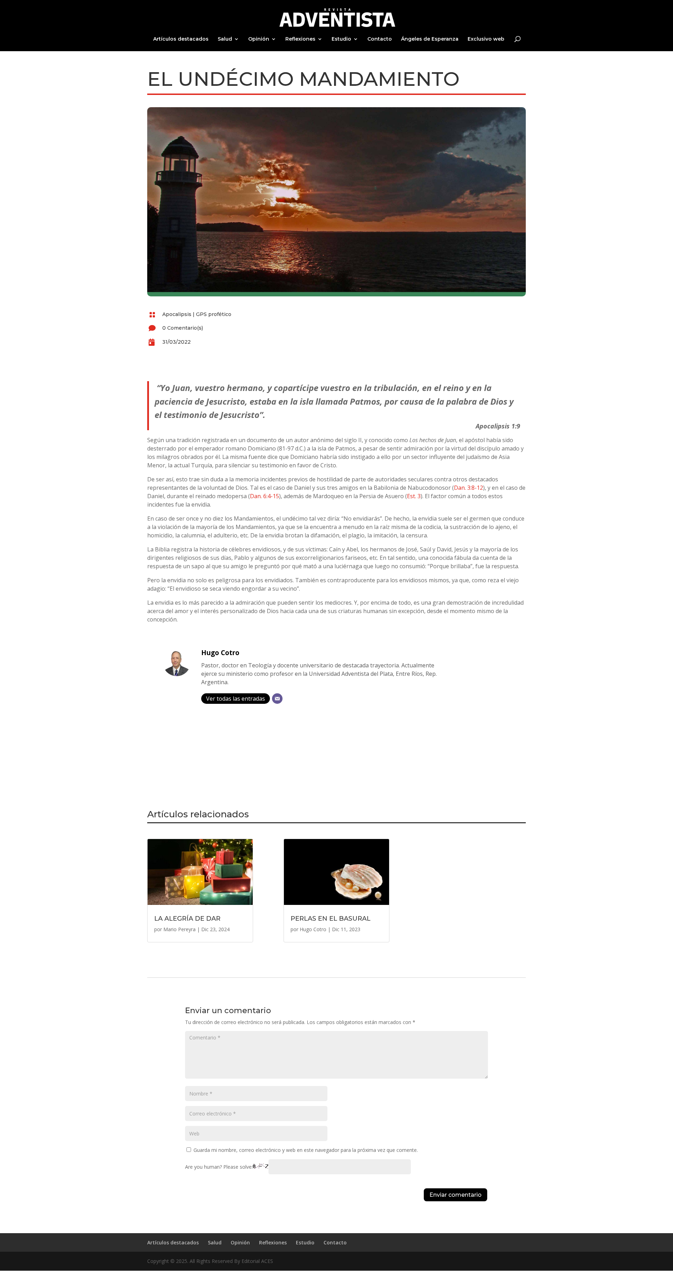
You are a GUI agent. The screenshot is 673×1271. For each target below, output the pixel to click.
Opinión (258, 39)
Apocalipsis (176, 314)
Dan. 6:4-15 (264, 496)
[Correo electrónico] (277, 698)
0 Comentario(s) (182, 328)
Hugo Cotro (220, 652)
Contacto (379, 39)
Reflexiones (300, 39)
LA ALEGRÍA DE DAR (187, 918)
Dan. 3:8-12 (468, 488)
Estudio (341, 39)
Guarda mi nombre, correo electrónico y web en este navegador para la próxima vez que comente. (305, 1150)
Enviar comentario (455, 1194)
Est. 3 (414, 496)
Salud (225, 39)
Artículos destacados (181, 39)
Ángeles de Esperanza (429, 39)
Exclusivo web (486, 39)
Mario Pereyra (179, 929)
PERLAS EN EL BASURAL (331, 918)
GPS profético (213, 314)
